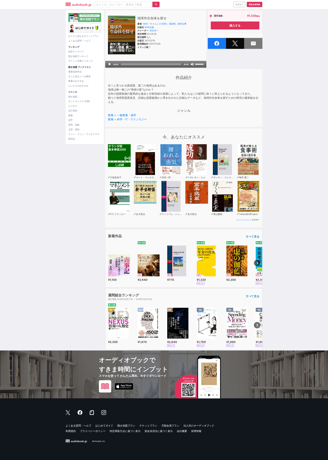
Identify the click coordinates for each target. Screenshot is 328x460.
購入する (235, 25)
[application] (155, 64)
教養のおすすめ (76, 81)
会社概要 (182, 431)
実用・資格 (73, 124)
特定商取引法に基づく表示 (125, 431)
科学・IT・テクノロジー (132, 119)
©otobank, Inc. (98, 441)
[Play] (109, 64)
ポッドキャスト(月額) (79, 101)
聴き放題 (72, 96)
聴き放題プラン (126, 425)
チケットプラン (148, 425)
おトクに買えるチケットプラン (83, 36)
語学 (70, 120)
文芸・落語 (73, 129)
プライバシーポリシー (93, 431)
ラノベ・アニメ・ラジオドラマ (83, 134)
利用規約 (71, 431)
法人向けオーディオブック (198, 425)
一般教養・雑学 (126, 115)
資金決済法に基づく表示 (159, 431)
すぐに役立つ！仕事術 (79, 76)
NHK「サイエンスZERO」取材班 (159, 23)
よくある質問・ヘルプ (79, 40)
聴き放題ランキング (78, 56)
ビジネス (72, 106)
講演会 (71, 138)
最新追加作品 (75, 71)
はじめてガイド (104, 425)
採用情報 (196, 431)
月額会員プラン (170, 425)
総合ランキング (76, 51)
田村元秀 (181, 23)
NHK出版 (149, 27)
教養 (70, 115)
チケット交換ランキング (80, 60)
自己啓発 (72, 110)
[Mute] (192, 64)
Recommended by (243, 220)
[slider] (200, 64)
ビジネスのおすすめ (78, 85)
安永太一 (154, 30)
